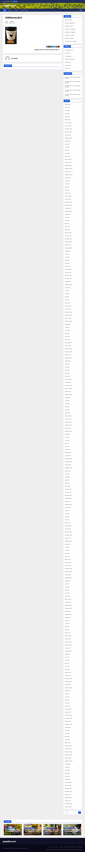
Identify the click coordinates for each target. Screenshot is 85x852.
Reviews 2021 (54, 849)
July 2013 (67, 583)
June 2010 (67, 696)
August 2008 (68, 764)
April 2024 (67, 190)
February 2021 (68, 306)
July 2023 (67, 217)
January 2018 (68, 419)
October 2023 (68, 208)
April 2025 (67, 153)
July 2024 (67, 180)
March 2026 (67, 119)
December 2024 (68, 165)
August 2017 (67, 434)
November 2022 (68, 241)
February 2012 (68, 635)
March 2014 (67, 559)
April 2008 (67, 776)
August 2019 (67, 361)
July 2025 (67, 144)
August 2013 (67, 580)
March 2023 (67, 229)
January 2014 (68, 565)
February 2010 (68, 709)
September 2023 (68, 211)
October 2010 (68, 684)
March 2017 (67, 449)
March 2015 (67, 522)
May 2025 (67, 150)
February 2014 (68, 562)
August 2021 (67, 287)
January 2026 (68, 125)
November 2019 (68, 351)
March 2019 (67, 376)
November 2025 (68, 132)
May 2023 (67, 223)
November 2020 (68, 315)
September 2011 (68, 651)
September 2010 (68, 687)
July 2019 (67, 364)
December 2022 (68, 238)
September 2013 (68, 577)
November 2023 (68, 205)
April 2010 (67, 703)
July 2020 (67, 327)
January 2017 (68, 455)
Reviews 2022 (61, 849)
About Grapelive (68, 20)
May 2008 (67, 773)
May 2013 (67, 590)
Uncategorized (68, 56)
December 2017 (68, 422)
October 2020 (68, 318)
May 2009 (67, 736)
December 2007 (68, 788)
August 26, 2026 (69, 833)
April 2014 (67, 556)
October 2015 (68, 501)
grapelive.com (9, 5)
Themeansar (24, 848)
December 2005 (68, 803)
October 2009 (68, 721)
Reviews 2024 (73, 849)
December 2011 (68, 642)
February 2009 (68, 745)
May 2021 (67, 296)
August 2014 (67, 544)
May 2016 (67, 480)
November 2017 (68, 425)
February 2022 (68, 269)
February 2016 (68, 489)
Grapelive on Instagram (70, 32)
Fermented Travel (69, 50)
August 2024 (68, 177)
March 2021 (67, 303)
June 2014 (67, 550)
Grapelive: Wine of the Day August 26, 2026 (72, 830)
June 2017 (67, 440)
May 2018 (67, 406)
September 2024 (68, 174)
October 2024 (68, 171)
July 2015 (67, 510)
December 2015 (68, 495)
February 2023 (68, 232)
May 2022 (67, 260)
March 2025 (67, 156)
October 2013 (68, 574)
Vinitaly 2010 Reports (69, 59)
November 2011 (68, 645)
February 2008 (68, 782)
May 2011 (67, 663)
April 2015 (67, 519)
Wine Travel (67, 68)
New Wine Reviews (69, 38)
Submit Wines (24, 10)
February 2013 (68, 599)
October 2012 (68, 611)
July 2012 (67, 620)
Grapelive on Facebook (70, 29)
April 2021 (67, 299)
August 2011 (67, 654)
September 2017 (68, 431)
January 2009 (68, 748)
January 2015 (68, 529)
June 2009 (67, 733)
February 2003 (68, 806)
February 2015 (68, 525)
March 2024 (67, 193)
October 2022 (68, 245)
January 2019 (68, 382)
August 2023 (67, 214)
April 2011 (67, 666)
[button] (78, 10)
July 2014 (67, 547)
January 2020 (68, 345)
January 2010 (68, 712)
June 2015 (67, 513)
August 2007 (68, 800)
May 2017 (67, 443)
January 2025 (68, 162)
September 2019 (68, 358)
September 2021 (68, 284)
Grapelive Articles (69, 26)
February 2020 (68, 342)
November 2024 (68, 168)
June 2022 (67, 257)
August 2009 (68, 727)
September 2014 (68, 541)
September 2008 (68, 761)
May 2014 (67, 553)
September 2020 (68, 321)
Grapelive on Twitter (69, 35)
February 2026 (68, 122)
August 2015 (67, 507)
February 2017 (68, 452)
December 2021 (68, 275)
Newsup (19, 848)
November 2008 (68, 754)
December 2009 (68, 715)
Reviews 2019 (79, 846)
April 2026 (67, 116)
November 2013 (68, 571)
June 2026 (67, 110)
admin (12, 21)
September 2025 (68, 138)
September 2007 (68, 797)
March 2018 (67, 412)
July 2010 (67, 693)
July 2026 (67, 107)
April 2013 (67, 593)
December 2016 (68, 458)
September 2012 (68, 614)
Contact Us (61, 846)
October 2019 (68, 354)
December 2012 (68, 605)
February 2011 (68, 672)
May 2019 (67, 370)
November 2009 (68, 718)
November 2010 (68, 681)
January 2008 (68, 785)
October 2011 (68, 648)
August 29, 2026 (10, 833)
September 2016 (68, 467)
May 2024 (67, 186)
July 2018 (67, 400)
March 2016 (67, 486)
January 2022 (68, 272)
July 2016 (67, 474)
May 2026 (67, 113)
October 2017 (68, 428)
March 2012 (67, 632)
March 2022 (67, 266)
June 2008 (67, 770)
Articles (10, 10)
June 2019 (67, 367)
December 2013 (68, 568)
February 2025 (68, 159)
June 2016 (67, 477)
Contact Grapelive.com (70, 23)
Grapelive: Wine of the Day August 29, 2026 (12, 830)
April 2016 (67, 483)
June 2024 (67, 183)
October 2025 (68, 135)
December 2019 (68, 348)
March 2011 (67, 669)
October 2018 (68, 391)
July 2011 (67, 657)
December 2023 (68, 202)
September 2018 (68, 394)
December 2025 (68, 128)
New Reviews (66, 846)
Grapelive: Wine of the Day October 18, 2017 (46, 49)
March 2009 (67, 742)
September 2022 (68, 248)
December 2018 (68, 385)
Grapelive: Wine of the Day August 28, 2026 (32, 830)
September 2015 (68, 504)
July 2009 (67, 730)
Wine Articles (68, 62)
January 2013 (68, 602)
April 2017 (67, 446)
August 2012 (67, 617)
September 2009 (68, 724)
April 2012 (67, 629)
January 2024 (68, 199)
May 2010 (67, 700)
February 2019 (68, 379)
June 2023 (67, 220)
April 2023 (67, 226)
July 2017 (67, 437)
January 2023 (68, 235)
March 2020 (67, 339)
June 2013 (67, 587)
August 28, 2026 (29, 833)
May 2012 (67, 626)
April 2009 (67, 739)
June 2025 (67, 147)
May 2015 (67, 516)
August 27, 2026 (49, 833)
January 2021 (68, 309)
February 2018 (68, 416)
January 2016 (68, 492)
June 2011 (67, 660)
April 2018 (67, 409)
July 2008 (67, 767)
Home (50, 846)
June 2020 (67, 330)
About (17, 10)
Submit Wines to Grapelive (71, 41)
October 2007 (68, 794)
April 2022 (67, 263)
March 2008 (67, 779)
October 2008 (68, 758)
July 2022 (67, 254)
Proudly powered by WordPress (9, 848)
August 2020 (68, 324)
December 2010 (68, 678)
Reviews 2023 (67, 849)
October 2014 (68, 538)
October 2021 (68, 281)
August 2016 (67, 470)
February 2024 (68, 196)
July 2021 (67, 290)
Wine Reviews (68, 65)
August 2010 (67, 690)
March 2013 (67, 596)
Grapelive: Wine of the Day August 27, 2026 (52, 830)
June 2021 (67, 293)
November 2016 (68, 461)
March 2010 (67, 706)
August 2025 (67, 141)
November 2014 (68, 535)
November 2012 (68, 608)
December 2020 (68, 312)
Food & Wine (67, 53)
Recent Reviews (73, 846)
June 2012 (67, 623)
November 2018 (68, 388)
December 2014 (68, 532)
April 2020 (67, 336)
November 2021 (68, 278)
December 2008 (68, 751)
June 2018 (67, 403)
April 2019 (67, 373)
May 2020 (67, 333)
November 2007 (68, 791)
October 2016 (68, 464)
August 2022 (67, 251)
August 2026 (68, 104)
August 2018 (67, 397)
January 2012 (68, 638)
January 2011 (68, 675)
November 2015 (68, 498)
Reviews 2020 (48, 849)
